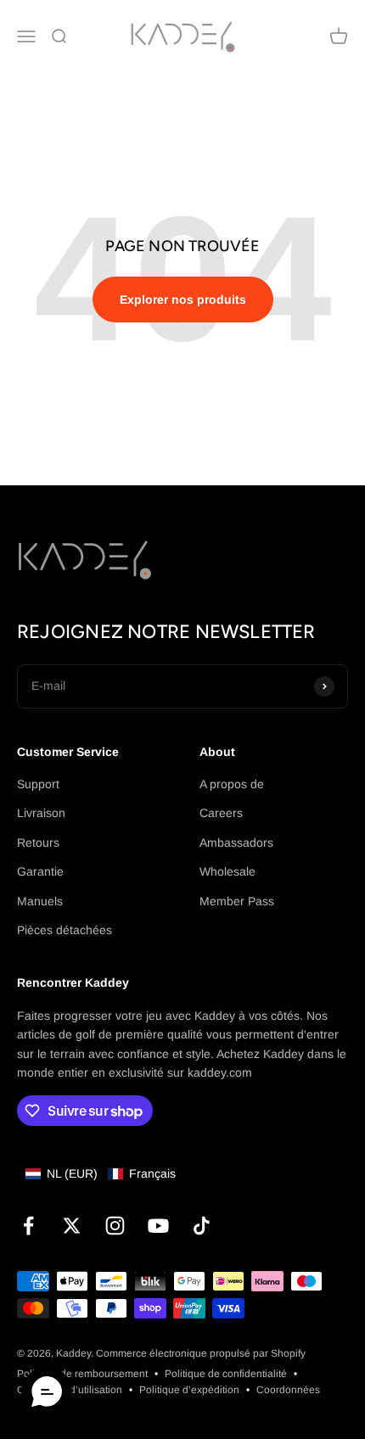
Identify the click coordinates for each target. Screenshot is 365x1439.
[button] (100, 1173)
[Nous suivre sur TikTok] (201, 1225)
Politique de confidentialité (226, 1374)
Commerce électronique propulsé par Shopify (201, 1353)
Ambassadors (236, 842)
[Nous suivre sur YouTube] (158, 1225)
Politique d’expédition (189, 1390)
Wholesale (227, 871)
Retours (38, 842)
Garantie (40, 871)
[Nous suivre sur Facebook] (28, 1225)
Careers (221, 813)
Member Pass (236, 901)
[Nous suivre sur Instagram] (115, 1225)
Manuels (40, 901)
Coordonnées (288, 1390)
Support (38, 784)
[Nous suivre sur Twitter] (71, 1225)
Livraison (41, 813)
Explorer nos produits (183, 299)
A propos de (231, 784)
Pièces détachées (64, 930)
